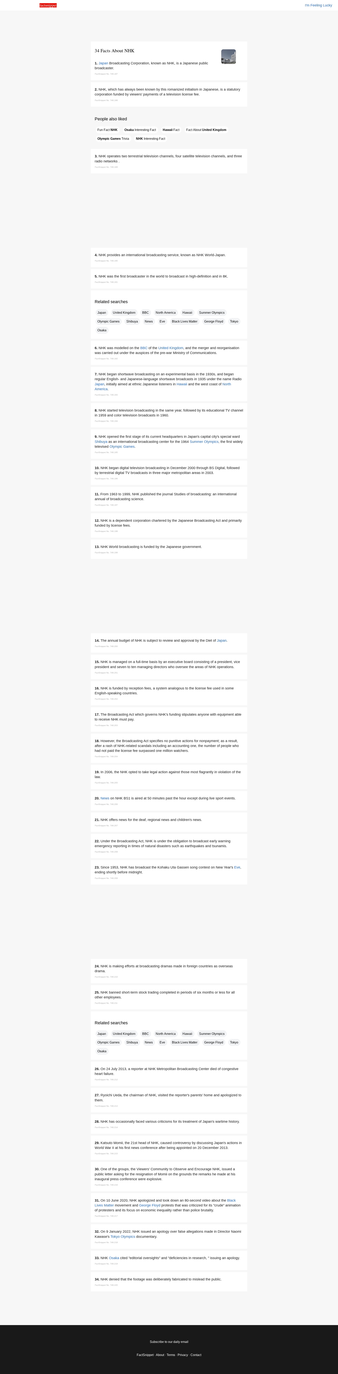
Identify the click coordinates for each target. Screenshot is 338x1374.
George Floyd (213, 321)
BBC (145, 312)
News (149, 321)
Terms (171, 1355)
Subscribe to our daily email (169, 1341)
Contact (196, 1355)
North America (166, 312)
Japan (103, 63)
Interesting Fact (140, 130)
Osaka (101, 330)
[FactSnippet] (48, 6)
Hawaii (187, 312)
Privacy (183, 1355)
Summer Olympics (212, 312)
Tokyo (234, 321)
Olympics (128, 1237)
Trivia (113, 138)
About (160, 1355)
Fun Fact (107, 130)
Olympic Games (108, 321)
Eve (162, 321)
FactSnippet (145, 1355)
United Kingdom (124, 312)
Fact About (206, 130)
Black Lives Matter (184, 321)
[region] (169, 25)
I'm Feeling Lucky (318, 5)
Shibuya (132, 321)
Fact (171, 130)
